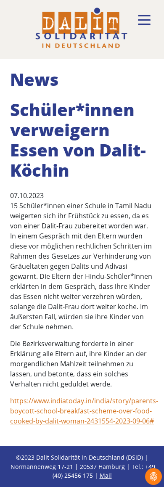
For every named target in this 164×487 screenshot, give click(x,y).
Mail (106, 475)
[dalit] (81, 28)
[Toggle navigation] (144, 20)
